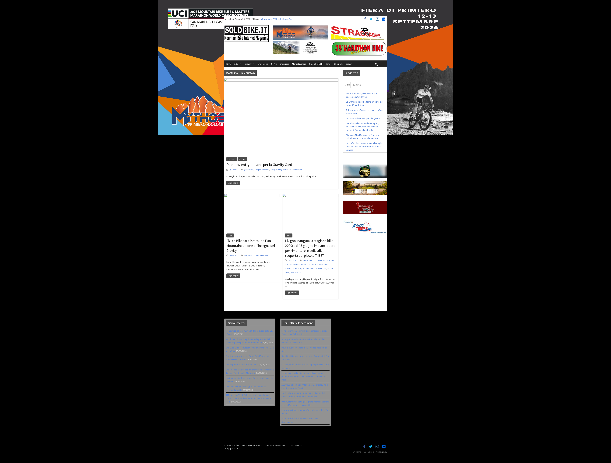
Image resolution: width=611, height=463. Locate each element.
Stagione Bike (295, 272)
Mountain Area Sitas (293, 268)
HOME (228, 63)
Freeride (242, 159)
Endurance (263, 63)
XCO (236, 63)
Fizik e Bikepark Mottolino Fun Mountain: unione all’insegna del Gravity (250, 245)
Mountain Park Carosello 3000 (314, 268)
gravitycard (248, 169)
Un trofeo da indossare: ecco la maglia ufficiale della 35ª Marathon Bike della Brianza (364, 146)
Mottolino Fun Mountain (292, 169)
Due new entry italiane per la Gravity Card (259, 164)
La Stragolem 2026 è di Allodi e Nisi (242, 364)
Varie (328, 63)
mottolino (303, 264)
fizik (245, 255)
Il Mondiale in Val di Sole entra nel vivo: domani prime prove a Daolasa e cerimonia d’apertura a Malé (248, 398)
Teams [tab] (357, 85)
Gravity (248, 63)
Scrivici (371, 452)
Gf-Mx (274, 63)
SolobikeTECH (316, 63)
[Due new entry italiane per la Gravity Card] (281, 80)
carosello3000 (320, 260)
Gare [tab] (347, 85)
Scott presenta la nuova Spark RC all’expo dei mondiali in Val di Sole (291, 19)
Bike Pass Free (308, 260)
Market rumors (299, 63)
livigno (295, 264)
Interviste (284, 63)
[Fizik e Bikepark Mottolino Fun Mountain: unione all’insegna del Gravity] (252, 195)
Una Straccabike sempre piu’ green (363, 118)
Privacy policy (381, 452)
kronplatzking (276, 169)
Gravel (349, 63)
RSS (364, 452)
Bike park (338, 63)
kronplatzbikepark (262, 169)
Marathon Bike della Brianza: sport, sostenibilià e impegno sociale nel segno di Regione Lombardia (362, 126)
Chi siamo (357, 452)
